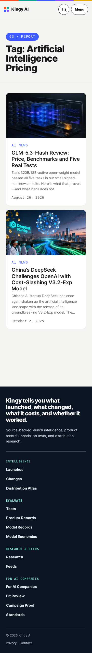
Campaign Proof (20, 605)
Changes (14, 479)
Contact (26, 643)
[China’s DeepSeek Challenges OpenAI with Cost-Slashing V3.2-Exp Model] (46, 232)
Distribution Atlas (21, 488)
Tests (11, 509)
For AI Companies (21, 586)
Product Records (21, 518)
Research (14, 557)
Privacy (11, 643)
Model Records (19, 527)
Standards (15, 615)
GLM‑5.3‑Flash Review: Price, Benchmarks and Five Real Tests (46, 159)
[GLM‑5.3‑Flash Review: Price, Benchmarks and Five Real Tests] (46, 115)
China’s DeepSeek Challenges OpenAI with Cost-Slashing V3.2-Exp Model (42, 279)
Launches (14, 469)
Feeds (11, 566)
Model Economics (21, 536)
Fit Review (15, 596)
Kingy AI (20, 9)
